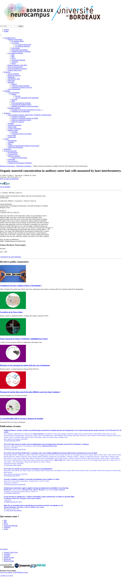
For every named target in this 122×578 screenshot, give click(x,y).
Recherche (7, 72)
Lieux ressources (13, 161)
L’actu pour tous (12, 154)
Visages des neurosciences (19, 157)
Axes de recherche (13, 74)
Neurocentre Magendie (18, 60)
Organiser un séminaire (18, 116)
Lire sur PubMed (5, 187)
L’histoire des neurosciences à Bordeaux (20, 163)
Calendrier (11, 142)
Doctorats (14, 99)
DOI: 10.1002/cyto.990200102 (9, 179)
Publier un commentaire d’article (21, 120)
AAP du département (14, 89)
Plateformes (11, 77)
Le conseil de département (23, 44)
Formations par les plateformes (20, 111)
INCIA (13, 58)
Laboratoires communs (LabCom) (21, 87)
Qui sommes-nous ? (10, 38)
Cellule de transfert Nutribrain (20, 86)
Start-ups (14, 84)
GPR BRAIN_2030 (14, 79)
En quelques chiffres (17, 41)
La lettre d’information (14, 128)
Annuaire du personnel (14, 125)
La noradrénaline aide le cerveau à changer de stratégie (21, 419)
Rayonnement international (19, 50)
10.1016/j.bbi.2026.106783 (62, 436)
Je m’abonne (4, 549)
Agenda (6, 139)
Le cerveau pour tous (10, 151)
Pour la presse (12, 135)
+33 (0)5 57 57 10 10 (6, 575)
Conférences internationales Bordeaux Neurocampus (23, 145)
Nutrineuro (14, 62)
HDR (13, 101)
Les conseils (15, 43)
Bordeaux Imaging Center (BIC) (17, 65)
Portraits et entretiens (14, 156)
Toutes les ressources (17, 122)
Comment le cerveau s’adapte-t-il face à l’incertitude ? (21, 286)
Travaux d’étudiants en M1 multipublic (27, 98)
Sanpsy (13, 63)
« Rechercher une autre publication (10, 257)
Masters (13, 94)
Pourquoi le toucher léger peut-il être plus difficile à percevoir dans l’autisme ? (30, 392)
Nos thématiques (13, 152)
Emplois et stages (13, 130)
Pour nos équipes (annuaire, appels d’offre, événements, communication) (29, 115)
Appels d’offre (12, 127)
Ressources (7, 113)
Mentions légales (9, 561)
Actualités (11, 123)
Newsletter (7, 554)
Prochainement (12, 140)
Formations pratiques (14, 108)
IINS (12, 55)
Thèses (10, 144)
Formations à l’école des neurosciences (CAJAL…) (27, 110)
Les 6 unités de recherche (15, 53)
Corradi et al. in (11, 312)
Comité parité (12, 137)
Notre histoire (15, 48)
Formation (7, 91)
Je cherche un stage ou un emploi (21, 134)
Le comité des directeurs (22, 46)
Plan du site (7, 559)
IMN (12, 56)
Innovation (11, 82)
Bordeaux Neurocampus (15, 39)
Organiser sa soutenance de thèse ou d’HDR (24, 118)
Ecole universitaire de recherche (17, 68)
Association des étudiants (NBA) (21, 104)
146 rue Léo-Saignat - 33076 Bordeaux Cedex (14, 572)
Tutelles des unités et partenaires (21, 51)
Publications (11, 80)
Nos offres (14, 132)
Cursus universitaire (14, 92)
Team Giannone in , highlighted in (24, 339)
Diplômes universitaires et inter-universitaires (24, 106)
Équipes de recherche (14, 75)
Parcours (17, 96)
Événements (11, 159)
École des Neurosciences (15, 67)
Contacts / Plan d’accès (15, 70)
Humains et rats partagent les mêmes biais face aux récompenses (25, 365)
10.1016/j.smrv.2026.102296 (62, 459)
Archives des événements (15, 147)
